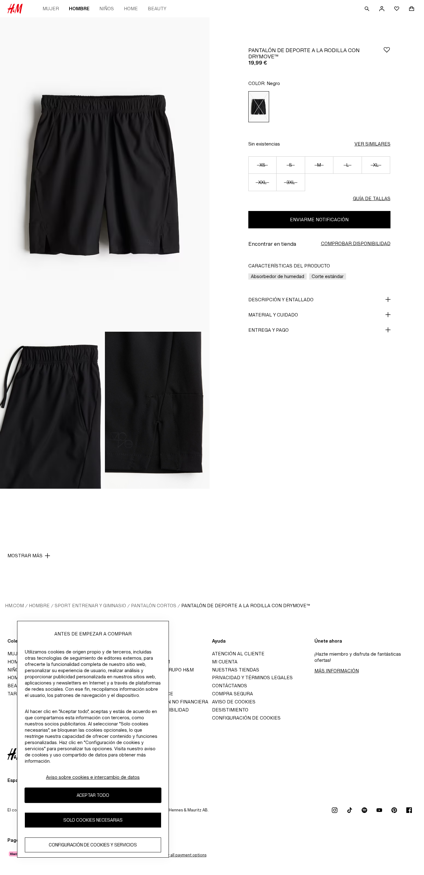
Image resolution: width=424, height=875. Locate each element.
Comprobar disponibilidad (355, 243)
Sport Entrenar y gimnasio (90, 605)
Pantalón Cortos (153, 605)
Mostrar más (25, 555)
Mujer (51, 8)
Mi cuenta (224, 661)
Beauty (157, 8)
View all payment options (183, 855)
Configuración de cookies (246, 717)
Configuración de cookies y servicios (93, 844)
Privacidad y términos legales (252, 677)
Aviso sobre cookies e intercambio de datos (93, 777)
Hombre (79, 8)
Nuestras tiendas (235, 669)
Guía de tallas (371, 198)
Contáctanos (229, 685)
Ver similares (372, 143)
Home (131, 8)
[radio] (258, 106)
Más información (336, 670)
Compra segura (232, 693)
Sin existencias (264, 143)
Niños (106, 8)
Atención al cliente (238, 653)
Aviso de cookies (233, 701)
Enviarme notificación (319, 219)
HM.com (14, 605)
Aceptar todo (93, 795)
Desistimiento (230, 709)
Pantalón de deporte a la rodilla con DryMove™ (245, 605)
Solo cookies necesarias (93, 820)
